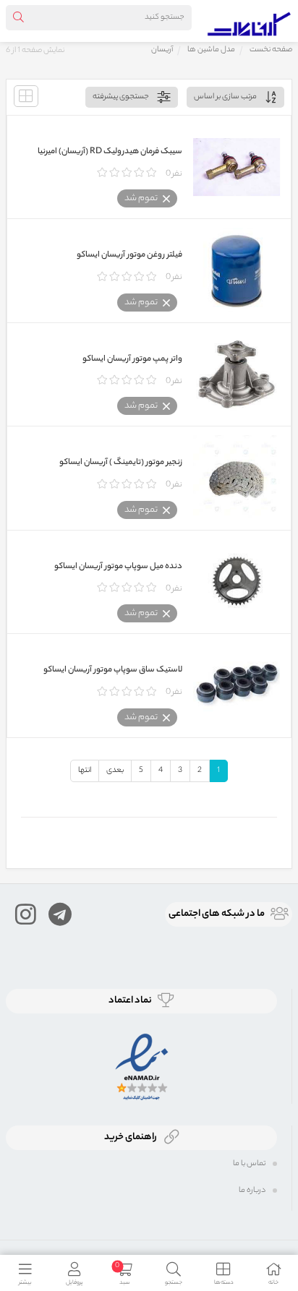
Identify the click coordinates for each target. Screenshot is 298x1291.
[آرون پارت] (249, 20)
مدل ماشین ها (211, 49)
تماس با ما (249, 1163)
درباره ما (252, 1190)
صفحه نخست (271, 49)
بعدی (115, 770)
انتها (84, 770)
